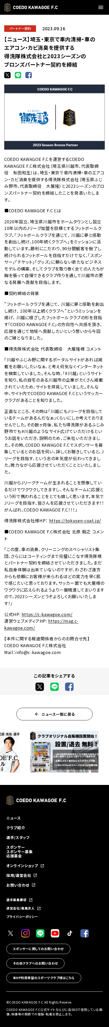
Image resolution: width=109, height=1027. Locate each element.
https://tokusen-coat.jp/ (75, 520)
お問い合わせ (17, 885)
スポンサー (15, 847)
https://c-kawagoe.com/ (47, 614)
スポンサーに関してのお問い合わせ (38, 948)
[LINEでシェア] (18, 75)
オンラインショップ (22, 865)
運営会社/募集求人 (20, 908)
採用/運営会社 (18, 875)
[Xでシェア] (7, 75)
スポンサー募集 (19, 851)
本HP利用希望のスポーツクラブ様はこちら (44, 977)
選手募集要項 (16, 900)
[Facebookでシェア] (28, 75)
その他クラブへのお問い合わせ (35, 963)
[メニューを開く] (101, 7)
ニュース (13, 817)
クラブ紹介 (15, 827)
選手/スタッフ (17, 837)
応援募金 (14, 855)
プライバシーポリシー (22, 916)
